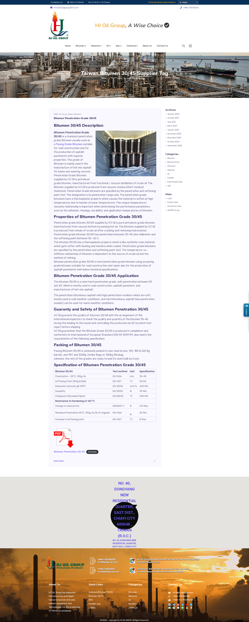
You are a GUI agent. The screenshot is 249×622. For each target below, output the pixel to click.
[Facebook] (169, 605)
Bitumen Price (173, 162)
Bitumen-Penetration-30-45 (69, 451)
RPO (91, 600)
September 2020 (174, 146)
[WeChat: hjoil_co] (169, 608)
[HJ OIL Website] (191, 608)
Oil (168, 174)
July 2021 (171, 122)
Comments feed (174, 206)
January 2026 (173, 114)
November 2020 (174, 138)
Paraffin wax (95, 604)
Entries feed (172, 202)
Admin (70, 114)
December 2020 (174, 134)
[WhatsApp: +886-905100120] (174, 608)
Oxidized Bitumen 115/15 (101, 592)
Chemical (171, 166)
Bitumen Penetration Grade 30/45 (75, 118)
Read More (59, 461)
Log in (169, 198)
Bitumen (77, 114)
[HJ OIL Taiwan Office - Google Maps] (132, 561)
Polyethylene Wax (174, 182)
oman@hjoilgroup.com (108, 572)
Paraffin (170, 178)
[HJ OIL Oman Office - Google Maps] (132, 570)
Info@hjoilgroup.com (107, 562)
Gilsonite (171, 170)
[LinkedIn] (182, 605)
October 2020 (173, 142)
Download (92, 452)
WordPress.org (173, 210)
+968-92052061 (106, 569)
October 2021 (173, 118)
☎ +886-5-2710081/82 (75, 2)
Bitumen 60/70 (96, 596)
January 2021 (173, 130)
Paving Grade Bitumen (69, 144)
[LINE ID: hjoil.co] (182, 608)
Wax (169, 186)
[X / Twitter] (174, 605)
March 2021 (172, 126)
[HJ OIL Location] (187, 608)
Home (105, 78)
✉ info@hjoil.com (57, 2)
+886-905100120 (106, 559)
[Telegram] (191, 605)
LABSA (92, 608)
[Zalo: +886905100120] (178, 608)
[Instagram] (178, 605)
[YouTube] (187, 605)
